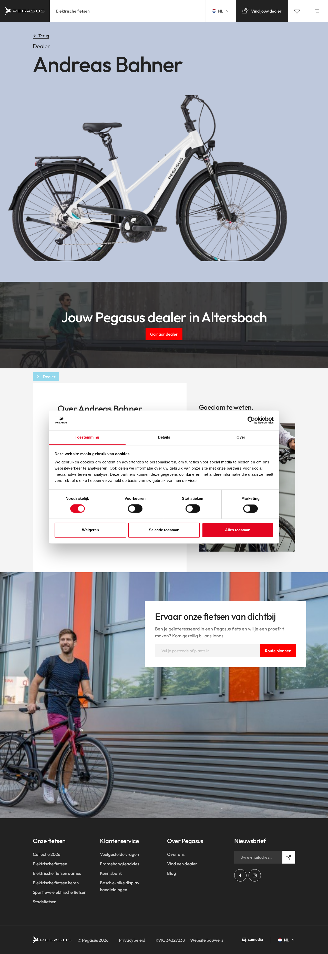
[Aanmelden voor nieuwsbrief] (288, 857)
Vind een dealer (182, 863)
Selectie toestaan (164, 530)
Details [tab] (164, 437)
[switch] (135, 509)
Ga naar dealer (164, 334)
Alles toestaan (237, 530)
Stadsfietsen (44, 901)
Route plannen (278, 650)
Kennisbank (111, 873)
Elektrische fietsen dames (57, 873)
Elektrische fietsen (73, 11)
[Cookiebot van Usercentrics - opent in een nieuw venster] (251, 420)
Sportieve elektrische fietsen (59, 892)
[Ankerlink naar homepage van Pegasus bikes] (25, 11)
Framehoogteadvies (119, 863)
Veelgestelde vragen (119, 854)
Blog (171, 873)
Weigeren (90, 530)
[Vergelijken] (297, 11)
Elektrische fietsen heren (56, 882)
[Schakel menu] (317, 11)
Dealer (49, 376)
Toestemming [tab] (87, 437)
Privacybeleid (132, 940)
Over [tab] (241, 437)
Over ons (175, 854)
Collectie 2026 (46, 854)
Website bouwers (206, 940)
